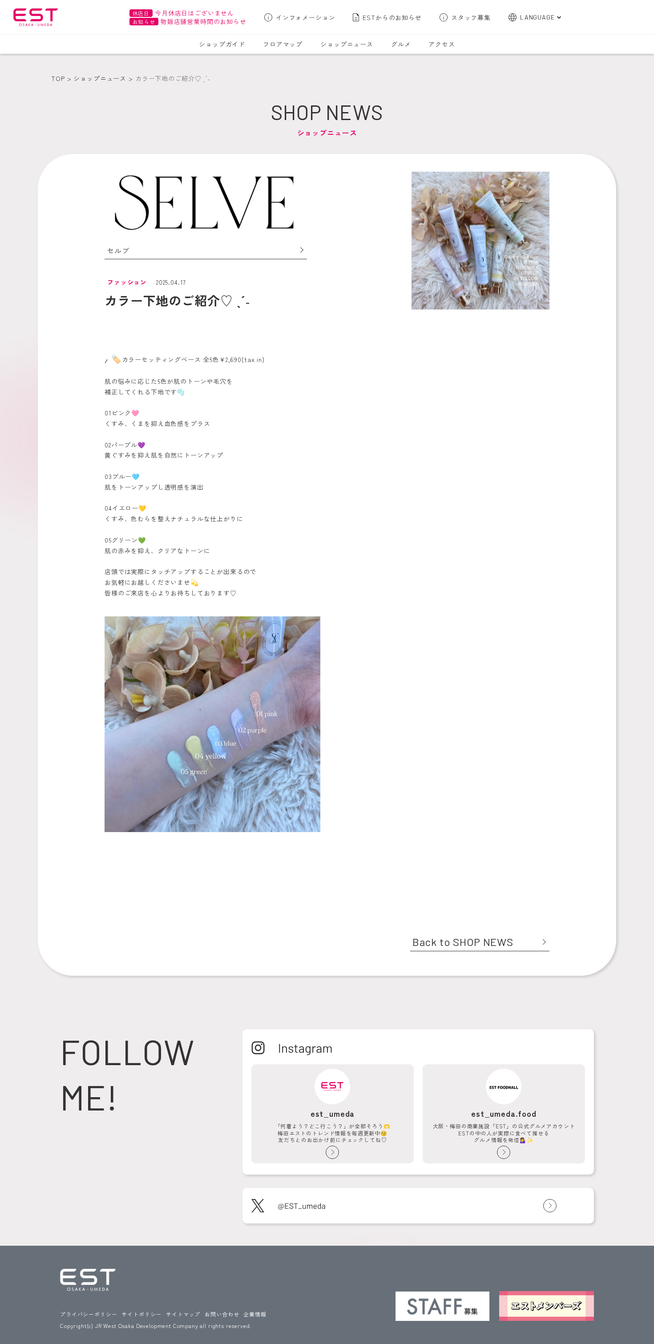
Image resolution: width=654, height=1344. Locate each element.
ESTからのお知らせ (392, 17)
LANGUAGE (537, 17)
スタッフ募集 (471, 17)
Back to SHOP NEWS (462, 941)
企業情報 (254, 1314)
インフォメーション (305, 17)
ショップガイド (222, 44)
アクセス (441, 44)
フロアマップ (283, 44)
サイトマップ (183, 1314)
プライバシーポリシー (88, 1314)
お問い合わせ (222, 1314)
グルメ (401, 44)
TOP (58, 78)
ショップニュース (346, 44)
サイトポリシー (141, 1314)
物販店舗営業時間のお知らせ (189, 21)
